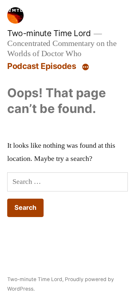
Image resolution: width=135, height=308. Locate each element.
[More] (85, 67)
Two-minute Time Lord (48, 33)
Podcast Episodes (41, 66)
